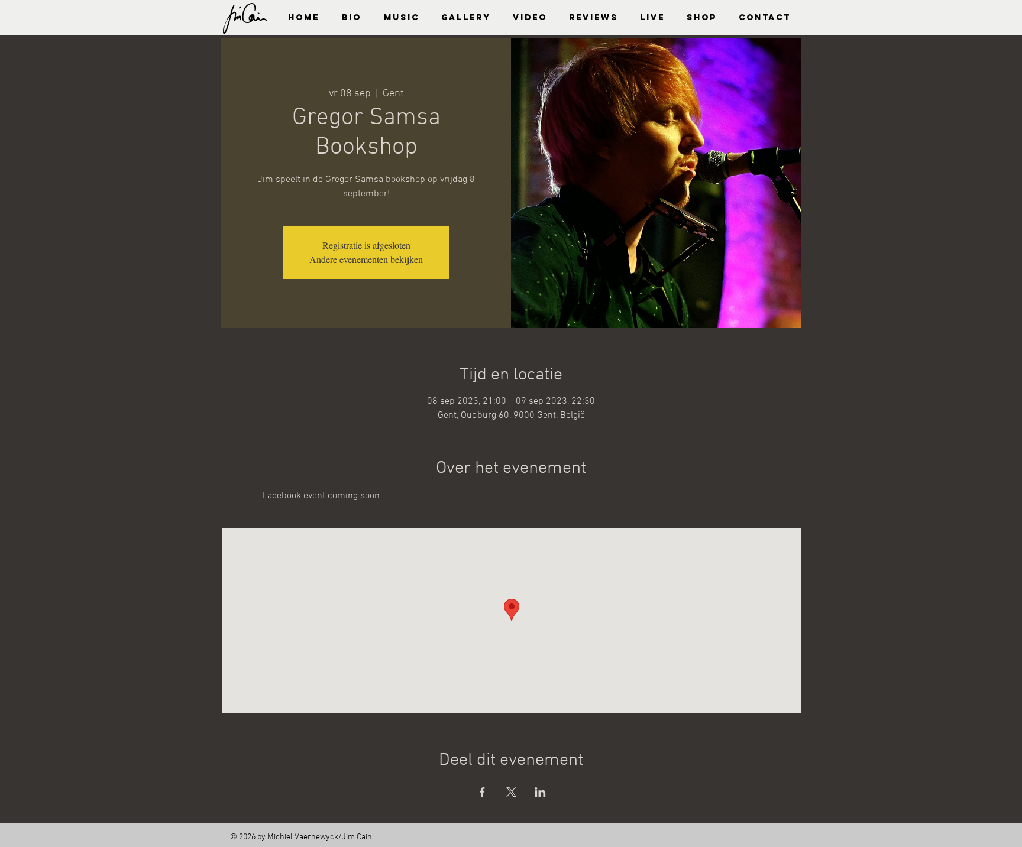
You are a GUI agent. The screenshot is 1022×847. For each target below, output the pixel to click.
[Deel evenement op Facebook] (482, 792)
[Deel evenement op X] (511, 792)
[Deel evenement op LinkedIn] (540, 792)
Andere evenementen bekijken (366, 259)
